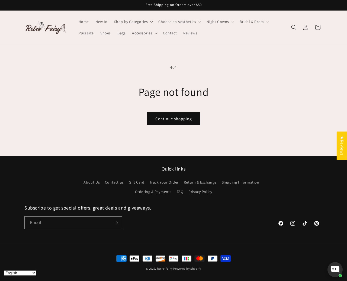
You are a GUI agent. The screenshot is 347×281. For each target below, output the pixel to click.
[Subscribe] (116, 223)
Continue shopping (173, 118)
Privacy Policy (200, 191)
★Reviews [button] (342, 146)
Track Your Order (164, 182)
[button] (133, 21)
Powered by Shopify (187, 268)
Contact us (114, 182)
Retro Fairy (165, 268)
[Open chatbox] (335, 269)
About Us (91, 182)
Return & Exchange (200, 182)
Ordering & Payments (153, 191)
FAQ (180, 191)
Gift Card (136, 182)
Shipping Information (240, 182)
